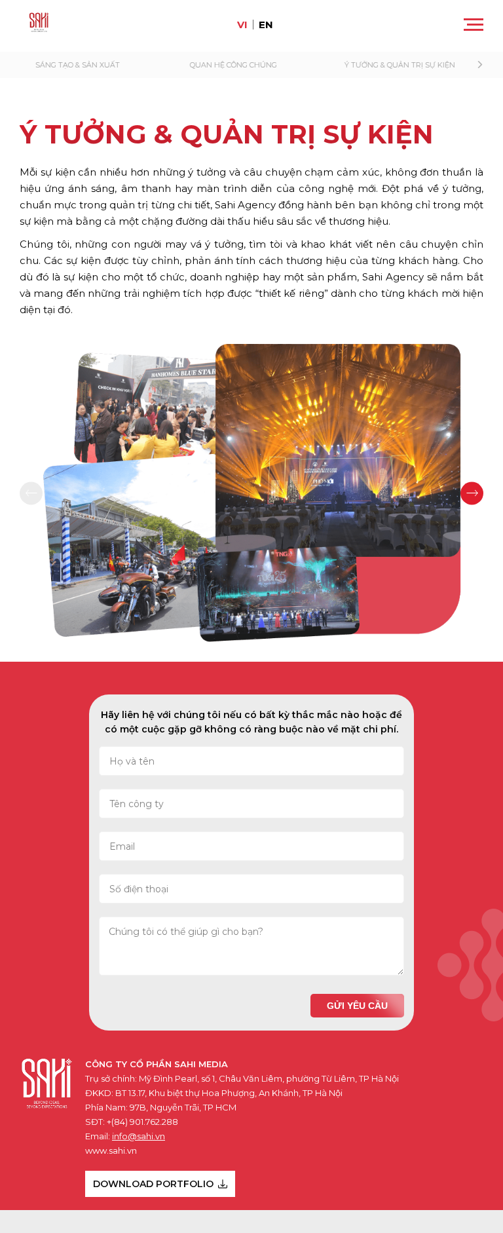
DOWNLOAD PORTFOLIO (153, 1184)
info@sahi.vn (138, 1136)
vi (242, 24)
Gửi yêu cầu (357, 1005)
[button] (474, 65)
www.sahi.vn (111, 1150)
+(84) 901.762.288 (142, 1121)
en (266, 24)
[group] (97, 65)
